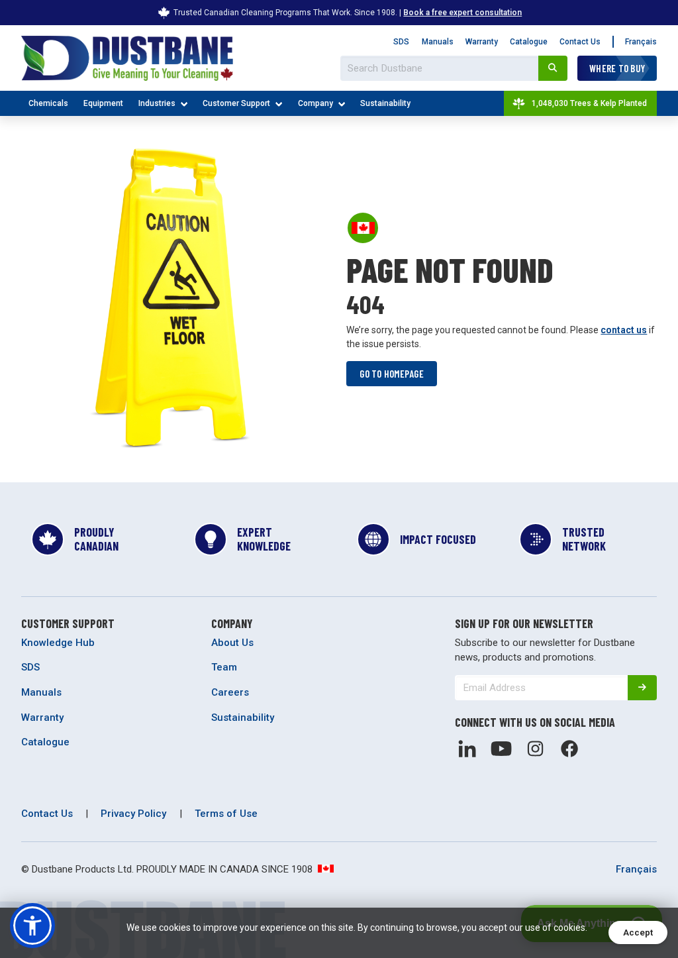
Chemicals (48, 103)
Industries (156, 103)
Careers (230, 692)
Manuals (438, 41)
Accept (638, 932)
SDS (401, 41)
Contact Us (580, 41)
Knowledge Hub (58, 643)
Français (641, 41)
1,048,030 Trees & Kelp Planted (589, 103)
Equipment (103, 103)
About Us (232, 643)
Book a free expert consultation (462, 12)
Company (315, 103)
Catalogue (529, 41)
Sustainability (385, 103)
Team (224, 667)
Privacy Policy (133, 814)
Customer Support (236, 103)
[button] (32, 925)
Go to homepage (392, 374)
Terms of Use (226, 814)
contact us (624, 330)
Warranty (481, 41)
